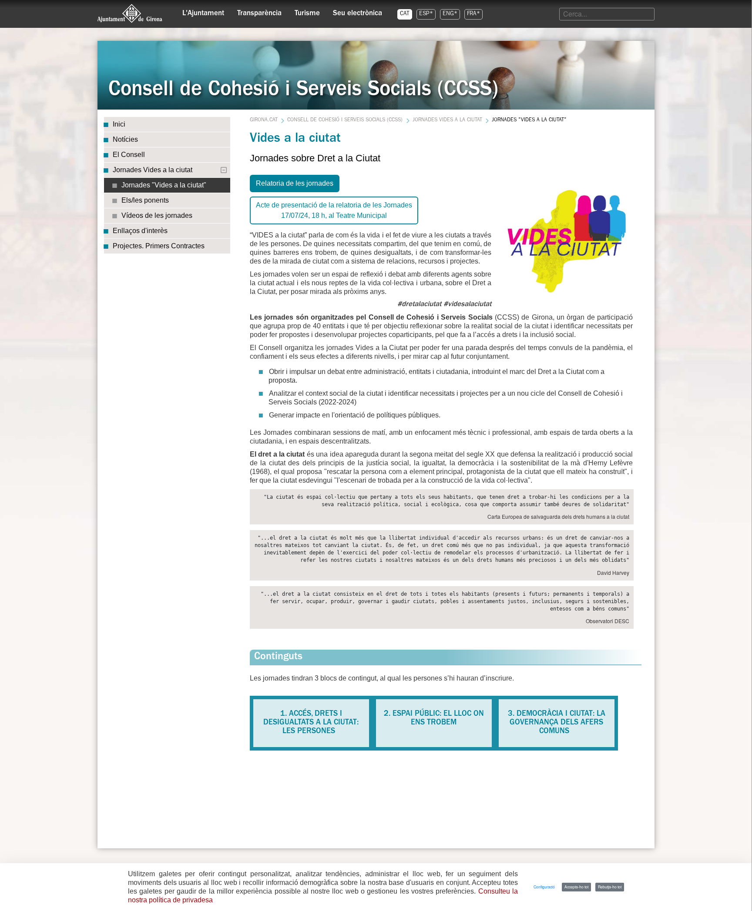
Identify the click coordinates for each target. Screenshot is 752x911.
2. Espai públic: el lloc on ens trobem (434, 719)
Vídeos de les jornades (156, 215)
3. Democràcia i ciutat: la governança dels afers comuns (556, 723)
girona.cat (264, 120)
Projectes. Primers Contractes (159, 246)
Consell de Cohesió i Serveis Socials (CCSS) (345, 120)
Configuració (544, 886)
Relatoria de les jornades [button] (294, 183)
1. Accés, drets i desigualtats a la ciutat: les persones (311, 723)
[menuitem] (203, 11)
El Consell (129, 154)
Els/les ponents (145, 200)
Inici (119, 124)
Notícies (125, 139)
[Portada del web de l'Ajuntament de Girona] (130, 13)
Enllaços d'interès (140, 230)
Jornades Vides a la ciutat (152, 170)
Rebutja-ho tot (609, 886)
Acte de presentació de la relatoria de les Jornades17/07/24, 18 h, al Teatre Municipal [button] (334, 210)
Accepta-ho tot (576, 886)
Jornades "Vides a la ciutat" (163, 185)
